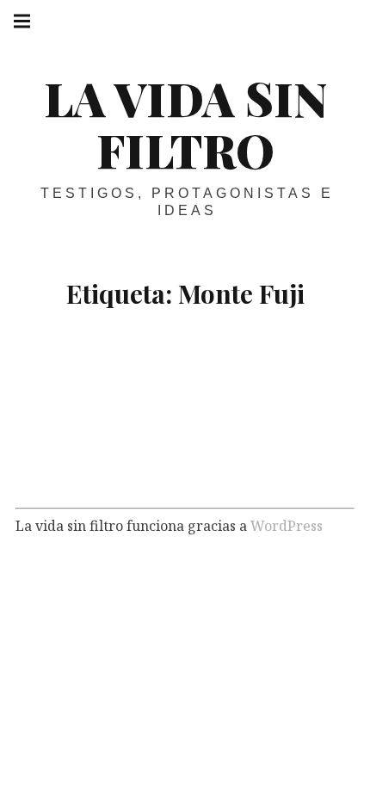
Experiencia (135, 465)
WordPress (286, 524)
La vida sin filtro (185, 124)
